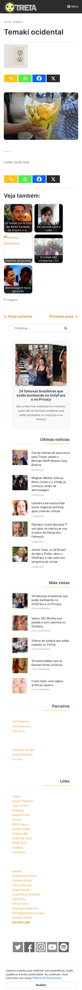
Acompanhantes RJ (25, 908)
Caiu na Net (20, 805)
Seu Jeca (18, 731)
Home (7, 21)
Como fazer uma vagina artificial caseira (47, 683)
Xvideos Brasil (22, 880)
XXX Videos (20, 824)
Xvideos (17, 847)
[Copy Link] (11, 78)
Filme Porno (20, 903)
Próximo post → (63, 316)
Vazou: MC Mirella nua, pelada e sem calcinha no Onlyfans (48, 622)
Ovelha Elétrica (22, 754)
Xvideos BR (20, 833)
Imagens (18, 21)
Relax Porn (19, 843)
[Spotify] (64, 951)
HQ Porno (19, 899)
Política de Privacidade (46, 978)
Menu (74, 6)
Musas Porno (21, 815)
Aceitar (41, 985)
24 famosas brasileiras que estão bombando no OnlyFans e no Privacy (49, 600)
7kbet (16, 796)
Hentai (16, 871)
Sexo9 (16, 820)
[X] (53, 78)
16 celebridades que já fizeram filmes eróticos (46, 663)
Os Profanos (20, 721)
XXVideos (19, 852)
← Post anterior (18, 316)
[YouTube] (52, 951)
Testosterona (21, 726)
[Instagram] (41, 951)
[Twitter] (18, 951)
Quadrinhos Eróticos (26, 894)
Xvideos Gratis (22, 917)
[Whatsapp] (25, 78)
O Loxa (17, 759)
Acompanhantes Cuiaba (28, 913)
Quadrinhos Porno (24, 876)
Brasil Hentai (21, 890)
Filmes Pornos (22, 885)
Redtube (18, 810)
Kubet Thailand (22, 801)
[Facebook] (39, 78)
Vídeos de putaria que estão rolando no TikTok (50, 642)
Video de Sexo (22, 838)
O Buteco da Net (23, 750)
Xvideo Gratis (21, 829)
